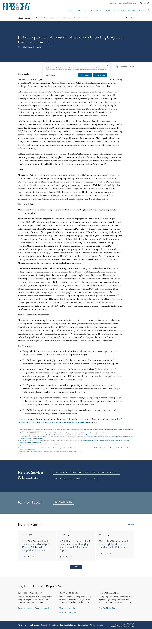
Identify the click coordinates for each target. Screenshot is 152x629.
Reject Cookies (85, 75)
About (70, 10)
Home (21, 18)
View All (131, 524)
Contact (113, 3)
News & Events (119, 10)
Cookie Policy (53, 625)
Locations (132, 10)
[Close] (107, 65)
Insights (107, 10)
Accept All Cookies (100, 75)
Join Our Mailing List (127, 3)
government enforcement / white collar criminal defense (64, 422)
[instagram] (141, 3)
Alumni (44, 625)
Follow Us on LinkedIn (67, 608)
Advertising (34, 625)
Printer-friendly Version (127, 66)
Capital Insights (63, 502)
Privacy (92, 625)
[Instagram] (19, 625)
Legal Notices (83, 625)
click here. (104, 69)
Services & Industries (92, 10)
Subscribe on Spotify (42, 608)
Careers (142, 10)
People (78, 10)
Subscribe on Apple (25, 608)
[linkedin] (144, 3)
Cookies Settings (50, 75)
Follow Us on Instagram (67, 612)
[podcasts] (148, 3)
